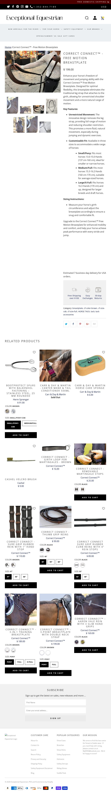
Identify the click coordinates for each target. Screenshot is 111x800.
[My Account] (95, 18)
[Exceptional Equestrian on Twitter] (8, 7)
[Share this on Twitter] (66, 324)
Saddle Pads (61, 773)
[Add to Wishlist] (34, 352)
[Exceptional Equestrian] (34, 18)
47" (8, 576)
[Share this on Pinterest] (80, 324)
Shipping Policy (36, 764)
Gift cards (69, 36)
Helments (60, 759)
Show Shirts (61, 750)
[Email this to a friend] (94, 324)
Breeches (60, 745)
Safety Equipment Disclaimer (42, 768)
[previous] (8, 72)
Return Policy (36, 754)
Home (8, 47)
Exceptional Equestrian (19, 782)
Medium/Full (30, 422)
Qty (65, 242)
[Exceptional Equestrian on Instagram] (22, 7)
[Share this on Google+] (87, 324)
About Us (34, 740)
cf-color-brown (90, 308)
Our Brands (94, 29)
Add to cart (21, 435)
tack (92, 311)
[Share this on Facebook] (73, 324)
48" (43, 561)
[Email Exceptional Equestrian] (26, 7)
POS (30, 782)
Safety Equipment (74, 29)
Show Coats (61, 740)
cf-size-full (72, 311)
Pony (9, 661)
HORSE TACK (84, 311)
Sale (60, 36)
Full (19, 661)
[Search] (86, 18)
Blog (32, 773)
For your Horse (52, 29)
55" (16, 576)
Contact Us (35, 745)
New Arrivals (15, 29)
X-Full (30, 661)
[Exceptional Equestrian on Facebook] (13, 7)
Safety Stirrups (62, 764)
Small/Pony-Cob (12, 424)
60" (24, 576)
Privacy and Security (38, 759)
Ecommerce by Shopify (44, 782)
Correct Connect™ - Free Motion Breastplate (35, 47)
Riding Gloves (62, 768)
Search (33, 750)
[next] (58, 72)
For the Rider (31, 29)
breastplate (77, 308)
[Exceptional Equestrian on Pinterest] (17, 7)
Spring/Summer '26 (46, 36)
